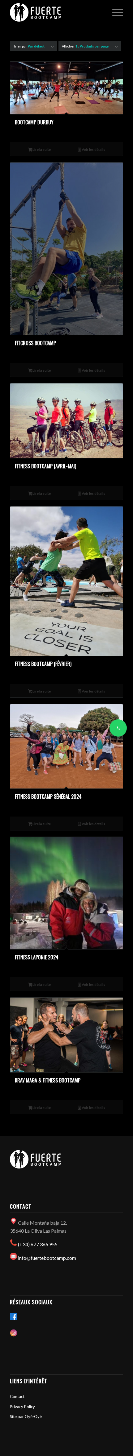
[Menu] (114, 12)
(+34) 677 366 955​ (38, 1244)
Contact (17, 1396)
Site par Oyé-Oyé (26, 1416)
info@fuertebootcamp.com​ (47, 1258)
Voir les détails (93, 149)
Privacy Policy (22, 1406)
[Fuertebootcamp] (55, 12)
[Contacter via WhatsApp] (118, 728)
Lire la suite (41, 149)
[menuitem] (114, 12)
